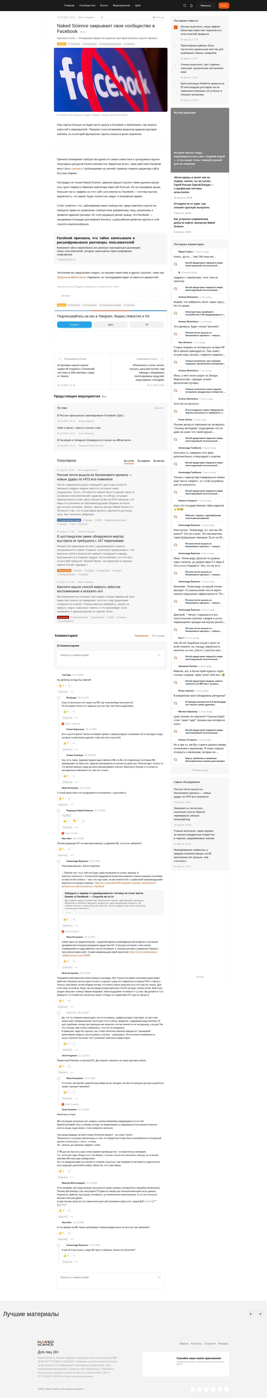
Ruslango (71, 697)
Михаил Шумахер (188, 711)
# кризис (62, 524)
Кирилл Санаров (187, 500)
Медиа (61, 44)
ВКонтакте (78, 277)
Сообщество (87, 5)
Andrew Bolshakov (188, 297)
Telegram (62, 277)
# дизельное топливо (115, 520)
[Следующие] (260, 1314)
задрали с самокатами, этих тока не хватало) (196, 279)
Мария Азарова (86, 421)
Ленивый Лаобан (187, 666)
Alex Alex (67, 838)
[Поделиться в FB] (44, 26)
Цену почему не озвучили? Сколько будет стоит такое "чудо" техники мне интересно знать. (199, 720)
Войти (224, 5)
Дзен (110, 324)
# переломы (103, 570)
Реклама (223, 1343)
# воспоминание (79, 617)
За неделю (143, 460)
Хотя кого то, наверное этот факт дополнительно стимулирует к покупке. (197, 454)
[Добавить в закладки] (44, 19)
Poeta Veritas (185, 419)
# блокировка (89, 44)
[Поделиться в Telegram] (44, 42)
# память (121, 617)
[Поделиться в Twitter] (44, 34)
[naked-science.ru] (226, 1389)
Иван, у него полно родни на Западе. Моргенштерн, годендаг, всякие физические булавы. (196, 379)
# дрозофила (97, 617)
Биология (63, 617)
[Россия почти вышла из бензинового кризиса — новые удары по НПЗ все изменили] (151, 486)
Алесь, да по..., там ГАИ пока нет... (195, 256)
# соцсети (129, 44)
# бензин (87, 520)
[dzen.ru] (213, 1389)
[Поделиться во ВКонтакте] (44, 50)
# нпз (72, 524)
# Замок (77, 570)
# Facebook (74, 44)
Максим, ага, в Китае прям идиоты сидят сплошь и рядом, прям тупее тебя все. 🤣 (199, 673)
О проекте (210, 1343)
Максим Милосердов (73, 1183)
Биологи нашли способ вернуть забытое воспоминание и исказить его (88, 589)
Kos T (181, 638)
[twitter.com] (192, 1389)
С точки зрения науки (69, 520)
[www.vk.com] (199, 1389)
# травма (83, 574)
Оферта (184, 1343)
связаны (76, 168)
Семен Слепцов (74, 755)
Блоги (104, 5)
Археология (64, 570)
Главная (69, 5)
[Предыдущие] (251, 1314)
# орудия (89, 570)
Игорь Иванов (186, 690)
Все (104, 396)
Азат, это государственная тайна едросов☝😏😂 (199, 507)
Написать (206, 5)
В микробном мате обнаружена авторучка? (200, 695)
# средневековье (66, 574)
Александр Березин (77, 861)
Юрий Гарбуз (185, 251)
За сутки (129, 460)
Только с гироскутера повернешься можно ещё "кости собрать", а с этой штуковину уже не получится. (199, 481)
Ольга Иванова (86, 433)
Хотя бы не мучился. (186, 403)
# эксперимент (65, 621)
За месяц (158, 460)
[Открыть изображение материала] (110, 80)
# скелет (117, 570)
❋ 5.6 (83, 32)
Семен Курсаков (75, 729)
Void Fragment (69, 1055)
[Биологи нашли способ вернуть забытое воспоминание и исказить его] (151, 598)
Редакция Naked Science (91, 445)
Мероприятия (121, 5)
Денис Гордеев (86, 17)
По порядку (158, 635)
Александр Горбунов (189, 448)
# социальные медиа (110, 44)
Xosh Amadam (69, 1109)
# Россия (82, 524)
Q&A (138, 5)
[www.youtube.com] (206, 1389)
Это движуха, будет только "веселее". (197, 326)
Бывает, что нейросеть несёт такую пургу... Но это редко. (200, 304)
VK (147, 324)
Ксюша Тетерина (187, 739)
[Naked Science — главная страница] (50, 5)
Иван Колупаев (70, 788)
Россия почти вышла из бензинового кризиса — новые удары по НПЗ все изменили (94, 477)
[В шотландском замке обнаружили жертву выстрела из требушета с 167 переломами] (151, 548)
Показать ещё (200, 770)
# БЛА (98, 520)
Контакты (196, 1343)
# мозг (111, 617)
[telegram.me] (219, 1389)
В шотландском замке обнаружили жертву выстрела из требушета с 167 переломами (90, 538)
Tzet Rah (66, 675)
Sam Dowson (185, 342)
